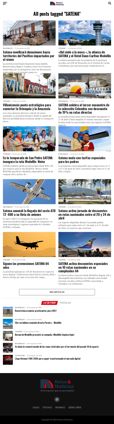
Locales (36, 407)
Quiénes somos (74, 407)
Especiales (47, 407)
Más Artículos (57, 292)
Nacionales (60, 407)
